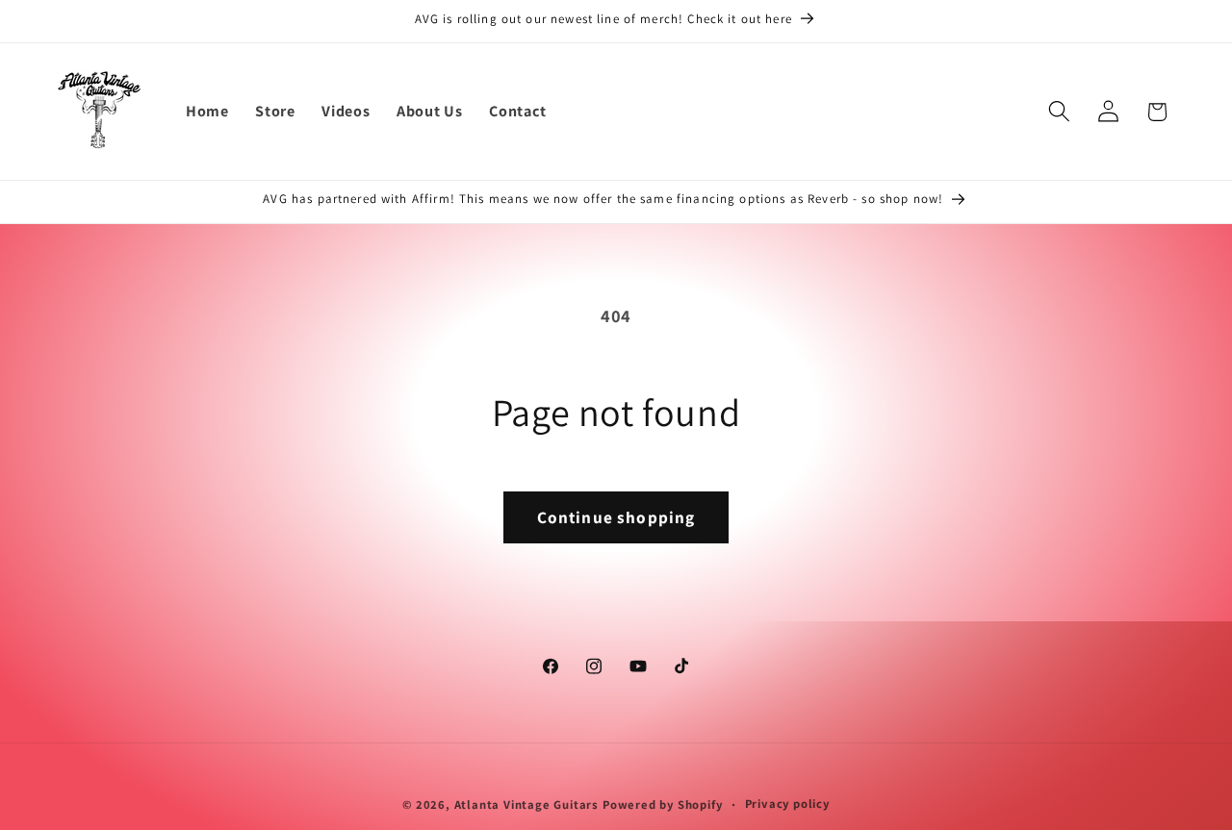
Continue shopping (616, 517)
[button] (1059, 112)
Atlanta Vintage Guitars (527, 804)
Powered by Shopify (663, 804)
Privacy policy (787, 803)
